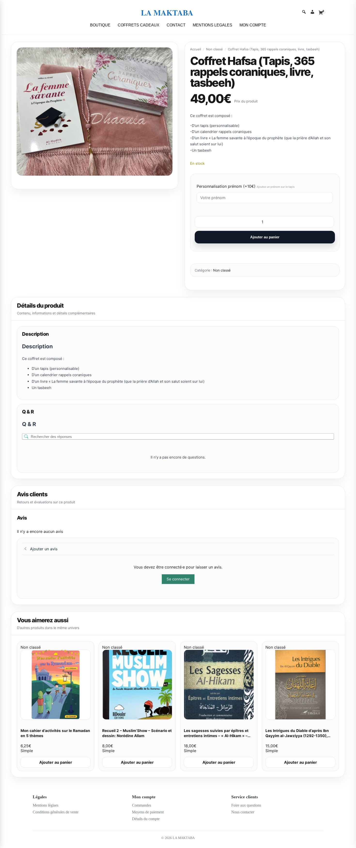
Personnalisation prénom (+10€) (246, 186)
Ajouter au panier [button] (55, 762)
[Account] (312, 12)
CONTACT (176, 25)
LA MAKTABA (167, 12)
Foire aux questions (246, 805)
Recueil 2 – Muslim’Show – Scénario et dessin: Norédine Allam (137, 733)
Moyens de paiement (148, 812)
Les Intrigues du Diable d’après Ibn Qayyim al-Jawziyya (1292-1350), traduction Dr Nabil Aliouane (297, 735)
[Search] (304, 12)
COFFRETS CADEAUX (138, 25)
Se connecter (178, 579)
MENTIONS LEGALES (212, 25)
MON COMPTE (253, 25)
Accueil (195, 49)
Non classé (214, 49)
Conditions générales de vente (55, 812)
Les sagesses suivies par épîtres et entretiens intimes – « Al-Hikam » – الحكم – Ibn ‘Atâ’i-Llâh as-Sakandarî (216, 735)
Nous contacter (242, 812)
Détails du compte (146, 819)
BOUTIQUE (100, 25)
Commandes (141, 805)
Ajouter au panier (264, 237)
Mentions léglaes (45, 805)
